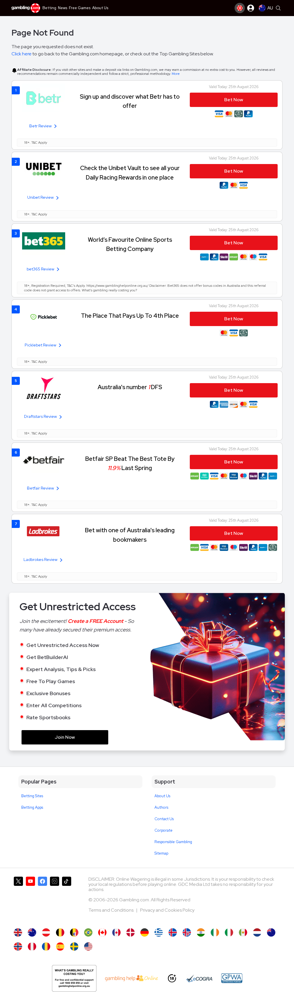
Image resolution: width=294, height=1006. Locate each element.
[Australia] (32, 932)
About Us (162, 796)
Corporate (163, 830)
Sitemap (161, 853)
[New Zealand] (271, 932)
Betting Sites (32, 796)
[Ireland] (215, 932)
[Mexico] (243, 932)
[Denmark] (130, 932)
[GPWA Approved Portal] (231, 978)
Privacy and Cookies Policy (167, 910)
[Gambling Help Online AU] (74, 978)
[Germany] (144, 932)
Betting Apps (32, 807)
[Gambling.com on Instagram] (54, 900)
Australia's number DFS (130, 387)
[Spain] (60, 946)
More (176, 73)
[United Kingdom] (18, 932)
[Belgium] (60, 932)
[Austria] (46, 932)
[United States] (88, 946)
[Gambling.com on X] (18, 900)
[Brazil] (88, 932)
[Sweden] (74, 946)
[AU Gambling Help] (131, 978)
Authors (161, 807)
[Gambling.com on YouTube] (30, 900)
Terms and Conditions (111, 910)
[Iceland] (173, 932)
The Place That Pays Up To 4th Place (130, 315)
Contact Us (164, 818)
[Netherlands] (257, 932)
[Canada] (102, 932)
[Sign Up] (240, 8)
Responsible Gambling (173, 841)
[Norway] (18, 946)
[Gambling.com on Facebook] (42, 900)
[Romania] (46, 946)
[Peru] (32, 946)
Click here (21, 54)
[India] (201, 932)
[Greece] (158, 932)
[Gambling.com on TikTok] (66, 900)
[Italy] (229, 932)
